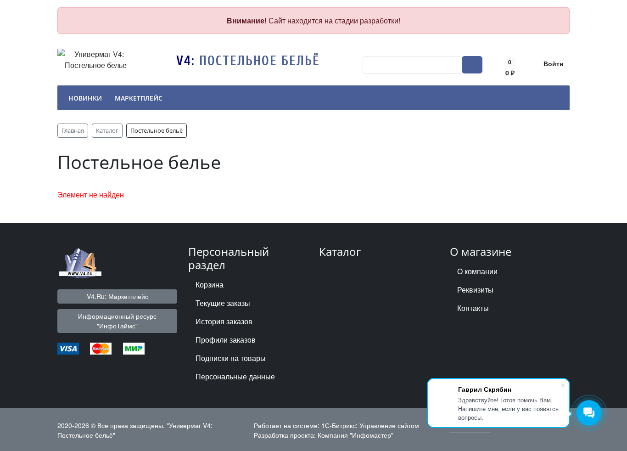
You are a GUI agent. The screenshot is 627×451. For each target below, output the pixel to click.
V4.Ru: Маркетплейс (117, 296)
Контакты (473, 308)
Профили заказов (226, 339)
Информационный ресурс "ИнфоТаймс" (117, 320)
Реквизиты (475, 289)
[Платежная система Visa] (68, 347)
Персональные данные (235, 376)
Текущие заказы (223, 303)
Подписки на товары (231, 358)
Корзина (210, 284)
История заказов (224, 321)
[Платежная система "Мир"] (134, 347)
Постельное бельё (259, 60)
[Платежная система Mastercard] (101, 347)
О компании (477, 271)
